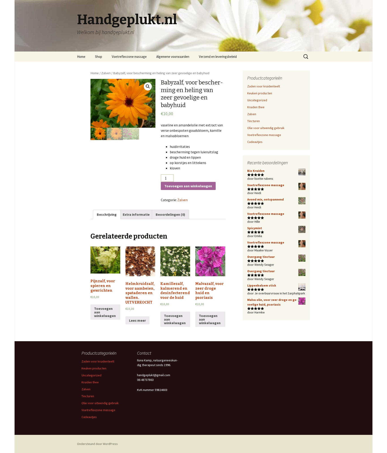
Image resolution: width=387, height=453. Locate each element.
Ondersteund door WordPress (97, 444)
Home (81, 56)
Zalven (106, 73)
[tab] (106, 214)
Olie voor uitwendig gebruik (265, 128)
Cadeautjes (254, 142)
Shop (98, 56)
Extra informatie (136, 214)
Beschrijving (107, 214)
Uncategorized (257, 100)
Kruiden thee (255, 107)
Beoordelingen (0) (170, 214)
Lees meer (137, 320)
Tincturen (253, 121)
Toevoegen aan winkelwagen (188, 186)
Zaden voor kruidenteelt (263, 86)
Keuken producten (259, 93)
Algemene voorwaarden (172, 56)
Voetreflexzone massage (129, 56)
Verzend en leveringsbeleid (218, 56)
